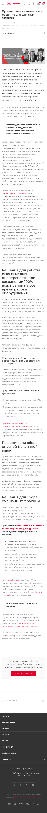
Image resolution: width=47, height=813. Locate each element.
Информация (9, 753)
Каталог (6, 716)
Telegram (20, 785)
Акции (5, 728)
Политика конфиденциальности (28, 797)
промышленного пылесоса (14, 193)
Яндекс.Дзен (32, 785)
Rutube (26, 785)
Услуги (5, 735)
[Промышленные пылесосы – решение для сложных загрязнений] (23, 56)
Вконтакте (14, 785)
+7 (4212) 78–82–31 (24, 769)
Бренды (6, 741)
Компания (7, 747)
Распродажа (8, 722)
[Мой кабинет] (33, 4)
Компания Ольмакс (11, 580)
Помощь (6, 759)
